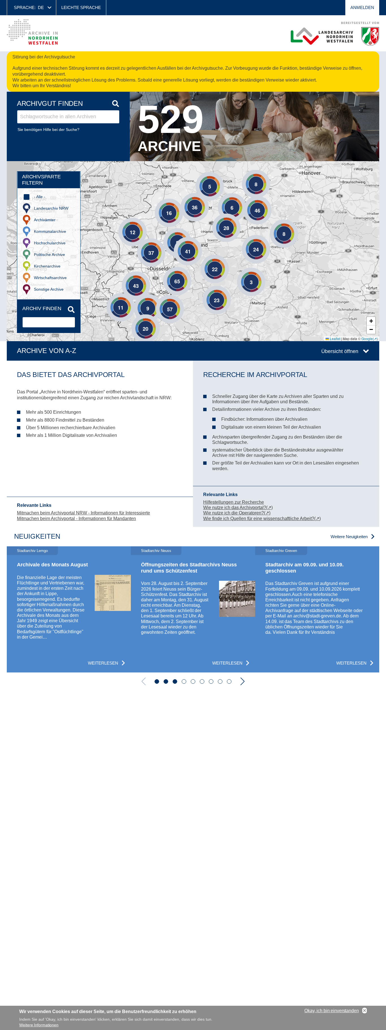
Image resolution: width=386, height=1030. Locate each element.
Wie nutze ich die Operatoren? (233, 512)
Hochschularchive (50, 243)
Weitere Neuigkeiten (349, 536)
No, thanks (364, 1010)
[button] (247, 175)
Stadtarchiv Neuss (156, 551)
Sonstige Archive (49, 289)
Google (367, 338)
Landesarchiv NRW (51, 208)
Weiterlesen (103, 663)
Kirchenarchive (47, 266)
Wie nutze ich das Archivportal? (234, 507)
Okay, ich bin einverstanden (331, 1010)
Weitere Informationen (38, 1025)
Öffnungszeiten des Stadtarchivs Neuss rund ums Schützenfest (189, 568)
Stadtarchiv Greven (281, 551)
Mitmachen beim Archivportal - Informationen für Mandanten (76, 518)
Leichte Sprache (81, 7)
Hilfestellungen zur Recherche (233, 502)
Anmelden (362, 7)
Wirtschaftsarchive (50, 277)
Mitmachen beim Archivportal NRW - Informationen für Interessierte (83, 512)
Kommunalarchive (50, 231)
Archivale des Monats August (52, 564)
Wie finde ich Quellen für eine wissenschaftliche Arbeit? (258, 518)
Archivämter (44, 220)
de (41, 7)
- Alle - (39, 196)
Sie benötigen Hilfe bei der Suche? (48, 129)
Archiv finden (41, 308)
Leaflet (334, 338)
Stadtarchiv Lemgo (32, 551)
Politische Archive (49, 254)
